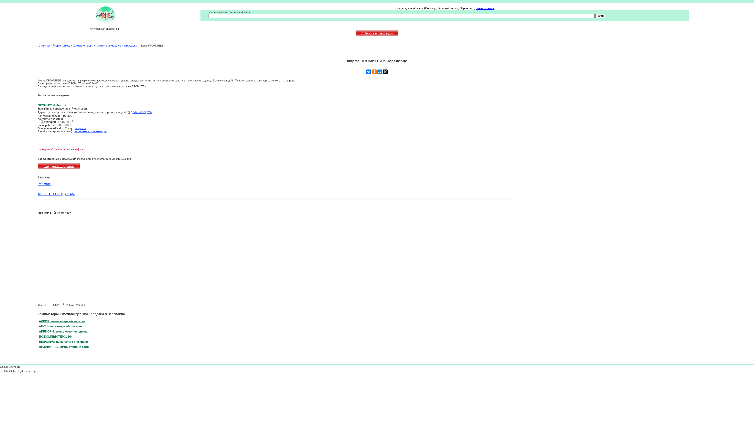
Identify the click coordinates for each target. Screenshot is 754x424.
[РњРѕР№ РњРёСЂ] (379, 72)
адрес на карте (140, 112)
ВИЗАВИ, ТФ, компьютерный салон (65, 346)
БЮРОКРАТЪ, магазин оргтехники (63, 341)
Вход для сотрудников (59, 166)
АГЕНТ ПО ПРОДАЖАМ (56, 194)
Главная (44, 45)
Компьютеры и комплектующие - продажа (105, 45)
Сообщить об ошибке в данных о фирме (61, 149)
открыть (80, 128)
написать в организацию (90, 131)
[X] (385, 72)
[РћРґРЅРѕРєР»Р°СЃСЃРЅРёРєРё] (374, 72)
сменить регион (485, 8)
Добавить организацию (377, 33)
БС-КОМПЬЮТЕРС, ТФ (55, 336)
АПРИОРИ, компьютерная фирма (63, 331)
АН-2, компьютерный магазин (60, 326)
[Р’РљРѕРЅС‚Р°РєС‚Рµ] (368, 72)
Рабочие (44, 184)
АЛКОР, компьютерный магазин (62, 321)
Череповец (61, 45)
